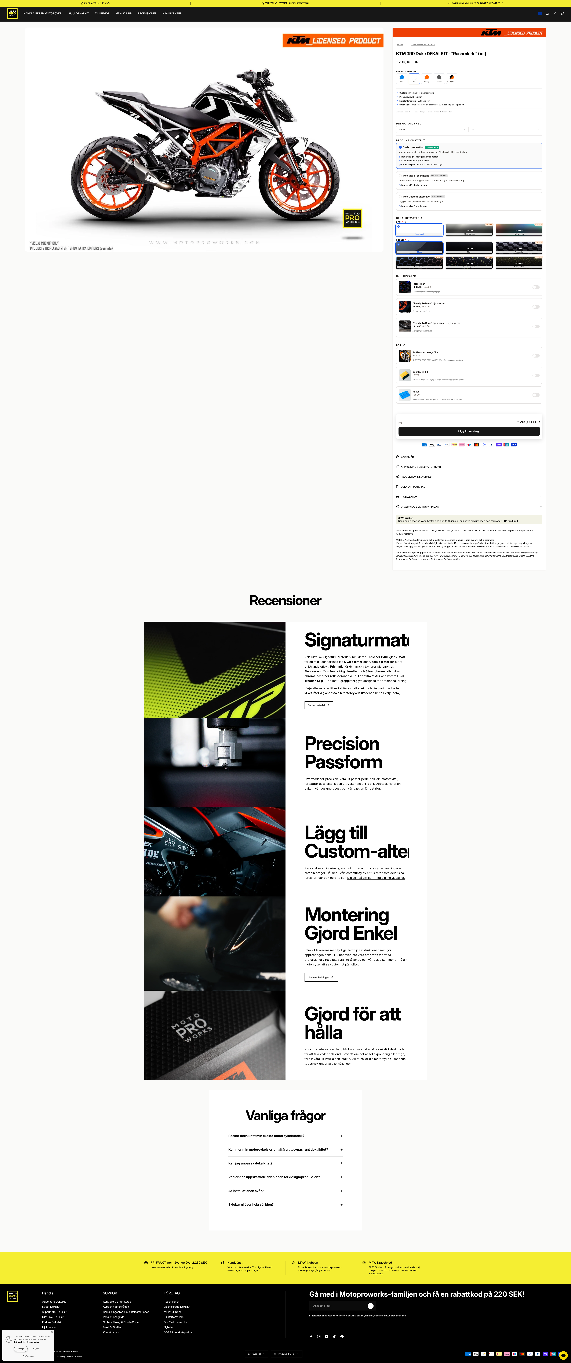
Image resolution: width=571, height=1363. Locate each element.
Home (400, 44)
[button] (540, 13)
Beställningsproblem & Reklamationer (126, 1311)
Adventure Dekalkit (54, 1301)
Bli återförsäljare (173, 1317)
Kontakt (70, 1357)
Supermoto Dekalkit (54, 1311)
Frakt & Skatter (112, 1327)
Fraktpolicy (60, 1357)
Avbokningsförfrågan (116, 1306)
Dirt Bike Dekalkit (52, 1317)
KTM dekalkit (443, 556)
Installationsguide (113, 1317)
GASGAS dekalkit (459, 556)
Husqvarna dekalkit (482, 556)
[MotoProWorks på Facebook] (311, 1336)
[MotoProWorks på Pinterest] (342, 1336)
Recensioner (171, 1301)
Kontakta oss (111, 1332)
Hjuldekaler (49, 1327)
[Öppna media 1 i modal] (204, 140)
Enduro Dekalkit (52, 1322)
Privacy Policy (20, 1342)
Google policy (33, 1342)
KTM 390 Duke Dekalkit (423, 44)
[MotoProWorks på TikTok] (334, 1336)
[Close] (52, 1332)
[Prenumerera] (371, 1306)
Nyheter (169, 1327)
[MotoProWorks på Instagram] (319, 1336)
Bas (398, 222)
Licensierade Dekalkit (177, 1306)
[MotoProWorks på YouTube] (326, 1336)
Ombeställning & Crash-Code (121, 1322)
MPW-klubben (308, 1262)
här (381, 1273)
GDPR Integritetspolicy (178, 1332)
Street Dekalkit (51, 1306)
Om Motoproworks (175, 1322)
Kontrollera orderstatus (117, 1301)
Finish (400, 240)
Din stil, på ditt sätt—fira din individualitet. (376, 878)
